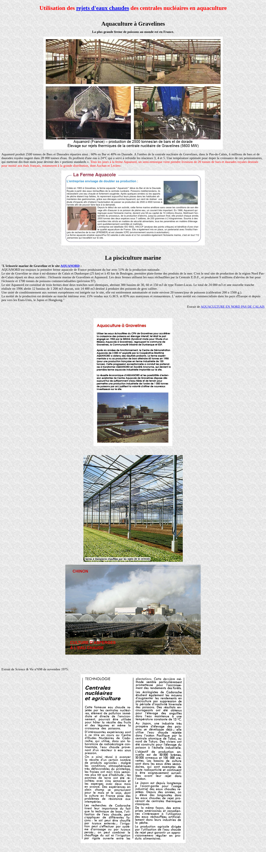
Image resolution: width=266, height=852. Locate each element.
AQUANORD (70, 266)
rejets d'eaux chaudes (102, 8)
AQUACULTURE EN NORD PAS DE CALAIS (233, 306)
